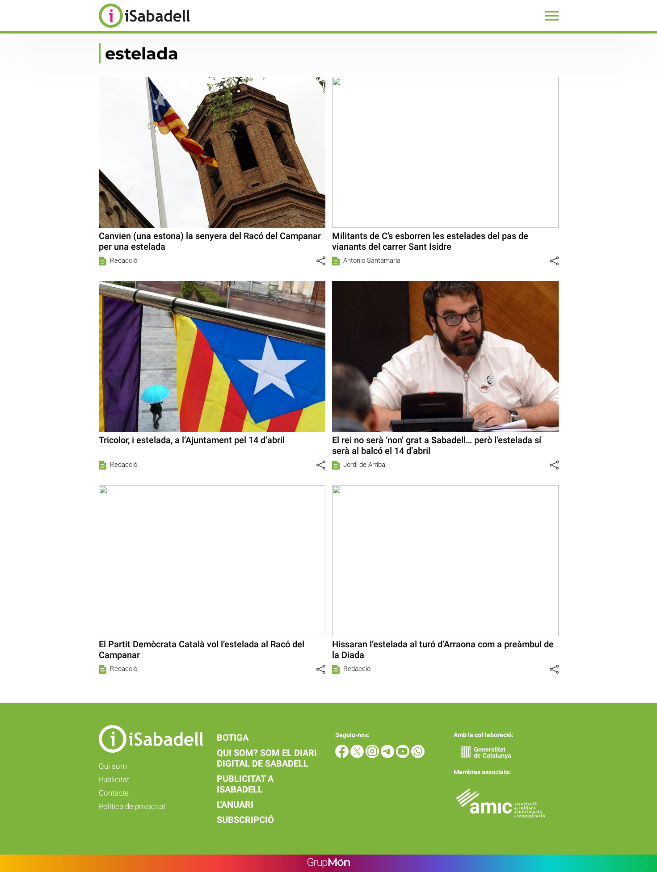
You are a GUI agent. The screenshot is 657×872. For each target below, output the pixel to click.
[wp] (418, 755)
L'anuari (235, 804)
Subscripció (245, 819)
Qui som (113, 766)
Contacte (114, 792)
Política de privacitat (132, 806)
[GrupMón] (328, 863)
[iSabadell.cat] (95, 29)
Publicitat (114, 779)
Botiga (232, 737)
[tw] (358, 755)
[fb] (342, 755)
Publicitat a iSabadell (245, 784)
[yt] (403, 755)
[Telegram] (388, 755)
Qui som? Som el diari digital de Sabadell (267, 758)
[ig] (373, 755)
